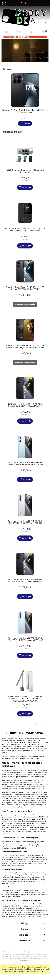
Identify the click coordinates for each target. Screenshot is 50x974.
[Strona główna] (25, 16)
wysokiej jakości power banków (17, 877)
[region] (25, 50)
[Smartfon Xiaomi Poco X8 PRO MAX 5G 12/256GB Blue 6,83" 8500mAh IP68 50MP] (25, 446)
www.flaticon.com (26, 963)
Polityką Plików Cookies (9, 969)
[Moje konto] (31, 32)
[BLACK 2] (25, 37)
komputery (28, 831)
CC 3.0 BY (43, 963)
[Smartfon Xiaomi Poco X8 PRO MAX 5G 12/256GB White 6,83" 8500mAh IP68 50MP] (25, 505)
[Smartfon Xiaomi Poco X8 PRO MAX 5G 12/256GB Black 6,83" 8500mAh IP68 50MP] (25, 388)
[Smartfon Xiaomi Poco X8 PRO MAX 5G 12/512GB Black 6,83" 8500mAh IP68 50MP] (25, 564)
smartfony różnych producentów (30, 825)
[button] (6, 32)
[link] (25, 50)
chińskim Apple (29, 800)
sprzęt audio (10, 831)
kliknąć (21, 866)
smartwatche (19, 831)
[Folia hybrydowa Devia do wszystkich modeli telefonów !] (25, 154)
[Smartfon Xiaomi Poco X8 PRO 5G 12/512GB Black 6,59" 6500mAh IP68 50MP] (25, 271)
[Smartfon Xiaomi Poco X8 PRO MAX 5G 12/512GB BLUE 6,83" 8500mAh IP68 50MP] (25, 622)
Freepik (15, 963)
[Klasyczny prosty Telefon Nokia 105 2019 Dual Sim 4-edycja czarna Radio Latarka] (25, 213)
